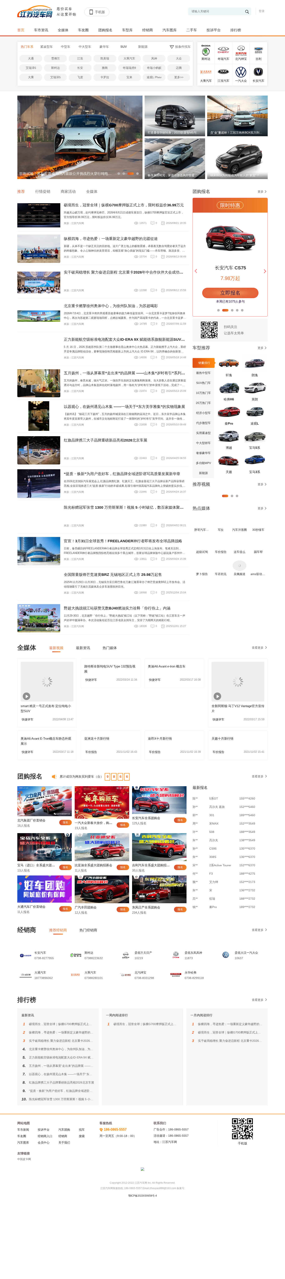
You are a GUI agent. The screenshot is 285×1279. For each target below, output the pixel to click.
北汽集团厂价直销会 (31, 820)
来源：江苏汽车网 (74, 223)
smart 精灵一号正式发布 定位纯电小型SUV (46, 708)
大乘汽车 (129, 58)
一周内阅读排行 (117, 1015)
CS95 (213, 829)
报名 (65, 822)
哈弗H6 (229, 399)
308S (212, 837)
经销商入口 (45, 1136)
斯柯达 (55, 67)
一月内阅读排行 (201, 1015)
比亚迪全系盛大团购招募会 (93, 865)
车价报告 (111, 752)
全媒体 (63, 30)
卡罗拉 (104, 77)
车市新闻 (23, 1129)
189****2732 (247, 887)
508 (211, 812)
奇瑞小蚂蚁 (154, 67)
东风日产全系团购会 (146, 907)
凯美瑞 (104, 58)
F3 (211, 854)
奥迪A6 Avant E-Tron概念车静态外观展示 (46, 741)
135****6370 (247, 829)
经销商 (147, 30)
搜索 (82, 1136)
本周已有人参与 (230, 301)
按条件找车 (183, 46)
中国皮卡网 (24, 1159)
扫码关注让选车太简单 (234, 330)
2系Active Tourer (220, 846)
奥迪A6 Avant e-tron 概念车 (166, 666)
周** (195, 804)
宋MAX (213, 804)
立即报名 (230, 293)
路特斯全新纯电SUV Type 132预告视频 (109, 669)
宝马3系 (254, 472)
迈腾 (179, 67)
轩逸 (229, 375)
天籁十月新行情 (222, 738)
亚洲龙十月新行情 (96, 738)
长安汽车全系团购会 (146, 818)
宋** (195, 846)
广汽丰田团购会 (86, 907)
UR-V (212, 896)
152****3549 (247, 804)
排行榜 (235, 30)
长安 (80, 67)
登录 (262, 11)
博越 (229, 447)
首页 (20, 30)
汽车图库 (170, 30)
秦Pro (229, 423)
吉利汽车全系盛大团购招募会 (152, 865)
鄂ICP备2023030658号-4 (142, 1195)
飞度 (80, 77)
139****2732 (247, 896)
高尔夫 (213, 820)
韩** (195, 896)
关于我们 (64, 1142)
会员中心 (43, 1142)
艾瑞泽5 (31, 67)
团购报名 (105, 30)
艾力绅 (213, 862)
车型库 (127, 30)
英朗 (255, 399)
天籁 (229, 472)
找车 (82, 1129)
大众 (179, 58)
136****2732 (247, 871)
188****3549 (247, 812)
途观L (255, 423)
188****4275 (247, 854)
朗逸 (255, 375)
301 (211, 795)
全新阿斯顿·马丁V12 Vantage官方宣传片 (238, 708)
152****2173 (247, 862)
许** (195, 812)
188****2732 (247, 879)
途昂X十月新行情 (160, 738)
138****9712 (247, 904)
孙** (195, 829)
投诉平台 (214, 30)
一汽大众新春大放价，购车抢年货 (98, 823)
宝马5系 (254, 447)
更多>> (178, 77)
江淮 (80, 58)
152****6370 (247, 846)
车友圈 (83, 30)
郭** (195, 795)
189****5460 (247, 795)
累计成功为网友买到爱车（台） (81, 776)
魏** (195, 862)
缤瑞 (212, 879)
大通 (31, 58)
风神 (154, 58)
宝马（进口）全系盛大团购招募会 (40, 865)
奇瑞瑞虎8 (129, 67)
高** (195, 879)
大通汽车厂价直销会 (31, 906)
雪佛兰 (55, 58)
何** (195, 854)
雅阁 (105, 67)
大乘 (31, 77)
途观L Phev (154, 77)
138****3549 (247, 820)
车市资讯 (41, 30)
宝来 (129, 77)
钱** (195, 887)
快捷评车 (47, 719)
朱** (195, 820)
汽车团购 (64, 1129)
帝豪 (212, 904)
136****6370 (247, 837)
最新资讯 (27, 1015)
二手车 (191, 30)
